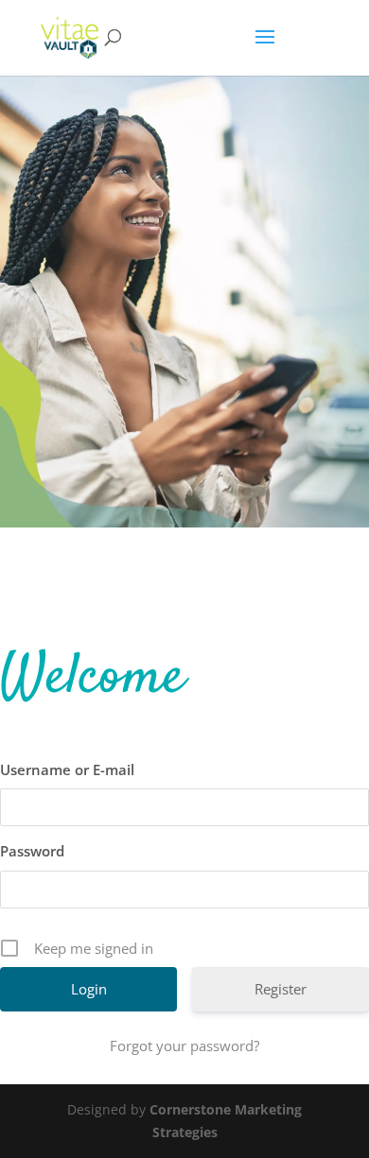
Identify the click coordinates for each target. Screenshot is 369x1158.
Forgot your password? (184, 1045)
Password (32, 850)
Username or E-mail (67, 769)
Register (281, 988)
